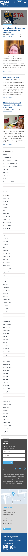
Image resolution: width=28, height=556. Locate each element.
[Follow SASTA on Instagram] (24, 468)
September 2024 (7, 269)
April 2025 (5, 247)
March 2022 (6, 349)
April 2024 (5, 284)
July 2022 (5, 336)
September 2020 (7, 404)
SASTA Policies (6, 175)
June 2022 (5, 339)
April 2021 (5, 382)
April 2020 (5, 419)
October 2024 (6, 266)
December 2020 (7, 395)
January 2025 (6, 256)
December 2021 (7, 358)
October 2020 (6, 401)
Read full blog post (7, 71)
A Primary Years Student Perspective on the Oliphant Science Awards (13, 105)
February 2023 (6, 318)
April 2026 (5, 210)
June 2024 (5, 278)
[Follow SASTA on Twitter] (20, 468)
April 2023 (5, 312)
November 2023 (7, 296)
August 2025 (6, 235)
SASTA (11, 79)
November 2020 (7, 398)
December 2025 (7, 222)
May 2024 (5, 281)
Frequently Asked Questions (10, 166)
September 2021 (7, 367)
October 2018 (6, 422)
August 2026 (6, 198)
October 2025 (6, 229)
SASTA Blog (6, 11)
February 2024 (6, 290)
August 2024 (6, 272)
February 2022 (6, 352)
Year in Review (6, 185)
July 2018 (5, 432)
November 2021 (7, 361)
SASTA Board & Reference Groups (11, 160)
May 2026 (5, 207)
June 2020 (5, 413)
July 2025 (5, 238)
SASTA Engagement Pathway (10, 163)
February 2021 (6, 389)
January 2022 (6, 355)
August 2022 (6, 333)
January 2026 (6, 219)
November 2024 (7, 262)
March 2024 (6, 287)
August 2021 (6, 370)
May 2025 (5, 244)
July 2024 (5, 275)
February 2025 (6, 253)
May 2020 (5, 416)
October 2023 (6, 299)
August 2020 (6, 407)
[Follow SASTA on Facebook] (16, 468)
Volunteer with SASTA (8, 182)
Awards (5, 191)
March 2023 (6, 315)
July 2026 (5, 201)
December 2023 (7, 293)
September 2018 (7, 425)
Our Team (5, 169)
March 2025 (6, 250)
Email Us (7, 529)
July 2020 (5, 410)
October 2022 (6, 330)
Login (19, 2)
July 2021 (5, 373)
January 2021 (6, 392)
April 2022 (5, 345)
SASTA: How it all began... (12, 77)
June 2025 (5, 241)
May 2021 (5, 379)
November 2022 (7, 327)
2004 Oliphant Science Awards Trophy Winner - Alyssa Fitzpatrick (14, 30)
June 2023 (5, 309)
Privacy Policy (18, 540)
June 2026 (5, 204)
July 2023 (5, 306)
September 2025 (7, 232)
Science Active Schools (9, 188)
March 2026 (6, 213)
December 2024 (7, 259)
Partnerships (6, 172)
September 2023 (7, 302)
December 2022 (7, 324)
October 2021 (6, 364)
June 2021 (5, 376)
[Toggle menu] (24, 2)
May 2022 (5, 342)
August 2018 (6, 429)
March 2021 (6, 385)
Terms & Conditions (8, 540)
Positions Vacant (7, 179)
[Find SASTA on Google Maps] (14, 496)
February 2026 (6, 216)
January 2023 (6, 321)
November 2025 (7, 226)
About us (5, 154)
